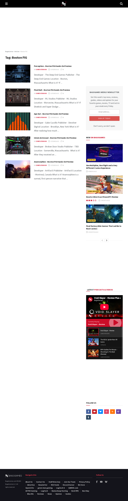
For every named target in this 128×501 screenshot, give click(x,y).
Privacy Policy (84, 482)
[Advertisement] (64, 28)
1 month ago (105, 200)
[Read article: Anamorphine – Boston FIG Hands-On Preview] (17, 169)
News (50, 494)
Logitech (44, 491)
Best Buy (85, 491)
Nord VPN (74, 491)
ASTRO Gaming (31, 491)
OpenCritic (30, 488)
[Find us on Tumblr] (88, 417)
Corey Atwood (41, 69)
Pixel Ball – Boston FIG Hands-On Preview (52, 90)
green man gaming (45, 488)
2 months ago (93, 232)
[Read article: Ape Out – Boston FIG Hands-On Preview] (17, 121)
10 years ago (54, 69)
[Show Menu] (6, 4)
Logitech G (60, 488)
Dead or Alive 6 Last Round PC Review (102, 197)
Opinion (91, 160)
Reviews (40, 494)
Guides (68, 494)
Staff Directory (54, 482)
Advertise (31, 485)
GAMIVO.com (73, 488)
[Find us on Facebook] (88, 411)
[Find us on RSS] (112, 411)
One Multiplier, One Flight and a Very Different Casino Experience (101, 166)
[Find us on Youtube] (94, 411)
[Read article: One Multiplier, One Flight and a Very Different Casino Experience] (104, 153)
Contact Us (40, 482)
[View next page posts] (106, 240)
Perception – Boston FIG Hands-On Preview (52, 66)
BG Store (81, 485)
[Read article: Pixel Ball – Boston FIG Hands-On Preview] (17, 97)
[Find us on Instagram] (106, 411)
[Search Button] (121, 4)
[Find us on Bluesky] (100, 411)
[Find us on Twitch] (118, 411)
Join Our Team (69, 482)
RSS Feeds (55, 485)
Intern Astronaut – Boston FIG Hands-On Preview (55, 138)
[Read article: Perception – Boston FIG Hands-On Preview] (17, 74)
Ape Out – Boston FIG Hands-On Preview (51, 114)
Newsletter (42, 485)
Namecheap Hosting (60, 491)
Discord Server (68, 485)
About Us (29, 482)
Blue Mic (30, 494)
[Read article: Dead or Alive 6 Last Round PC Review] (104, 184)
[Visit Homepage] (63, 3)
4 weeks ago (92, 171)
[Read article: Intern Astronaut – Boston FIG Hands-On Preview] (17, 145)
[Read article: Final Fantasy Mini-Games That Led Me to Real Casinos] (104, 213)
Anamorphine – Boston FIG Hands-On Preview (53, 161)
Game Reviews (93, 191)
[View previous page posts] (102, 240)
